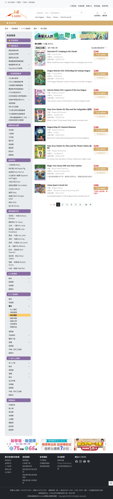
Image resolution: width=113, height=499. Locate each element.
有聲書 (11, 285)
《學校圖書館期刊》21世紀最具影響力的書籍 (18, 118)
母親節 (11, 415)
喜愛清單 (105, 6)
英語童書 (15, 28)
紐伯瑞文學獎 (14, 54)
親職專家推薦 (13, 125)
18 (86, 204)
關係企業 (8, 469)
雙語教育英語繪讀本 (16, 89)
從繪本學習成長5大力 (16, 99)
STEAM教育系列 (15, 92)
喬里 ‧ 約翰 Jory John (17, 235)
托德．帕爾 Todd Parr (17, 268)
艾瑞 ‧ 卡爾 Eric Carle (17, 225)
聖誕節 (11, 430)
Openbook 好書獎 (15, 68)
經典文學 (13, 321)
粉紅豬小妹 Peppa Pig (17, 168)
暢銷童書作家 (13, 211)
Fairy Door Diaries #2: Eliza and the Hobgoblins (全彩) (69, 109)
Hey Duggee (39, 17)
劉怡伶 (11, 151)
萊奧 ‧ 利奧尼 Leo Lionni (18, 242)
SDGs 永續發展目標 (16, 81)
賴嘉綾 (11, 155)
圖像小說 (12, 338)
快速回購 (81, 6)
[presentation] (7, 444)
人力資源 (8, 466)
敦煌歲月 (8, 460)
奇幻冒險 (43, 28)
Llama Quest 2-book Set (57, 185)
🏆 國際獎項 (13, 45)
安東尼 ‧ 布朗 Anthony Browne (17, 217)
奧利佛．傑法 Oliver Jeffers (16, 257)
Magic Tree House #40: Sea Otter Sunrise (64, 165)
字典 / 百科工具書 (15, 349)
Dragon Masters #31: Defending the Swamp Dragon (68, 70)
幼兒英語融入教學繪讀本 (18, 96)
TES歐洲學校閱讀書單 (17, 110)
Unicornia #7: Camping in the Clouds (62, 51)
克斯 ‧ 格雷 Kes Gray (17, 239)
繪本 (10, 278)
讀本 (35, 28)
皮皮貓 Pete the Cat (16, 172)
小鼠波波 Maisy (14, 165)
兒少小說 (12, 363)
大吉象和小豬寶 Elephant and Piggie (18, 176)
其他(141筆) (40, 48)
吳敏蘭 (11, 144)
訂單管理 (73, 6)
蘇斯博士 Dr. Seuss (16, 222)
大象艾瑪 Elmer (14, 181)
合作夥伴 (8, 472)
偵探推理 (13, 312)
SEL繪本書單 (13, 78)
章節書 (11, 331)
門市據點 (43, 460)
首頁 (6, 28)
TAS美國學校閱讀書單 (17, 114)
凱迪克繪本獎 (14, 50)
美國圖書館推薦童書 (16, 61)
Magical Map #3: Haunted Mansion (61, 127)
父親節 (11, 419)
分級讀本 (12, 335)
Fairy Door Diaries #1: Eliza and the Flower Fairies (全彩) (69, 146)
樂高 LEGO (12, 202)
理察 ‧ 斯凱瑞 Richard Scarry (17, 263)
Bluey (49, 17)
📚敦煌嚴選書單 (14, 73)
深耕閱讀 (12, 103)
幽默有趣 (13, 318)
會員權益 (97, 6)
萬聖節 (11, 422)
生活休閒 (12, 380)
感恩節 (11, 426)
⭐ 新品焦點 (13, 40)
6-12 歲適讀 (26, 28)
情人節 (11, 408)
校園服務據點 (44, 463)
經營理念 (8, 463)
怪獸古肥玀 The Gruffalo (18, 185)
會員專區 (97, 15)
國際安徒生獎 (14, 57)
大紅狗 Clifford (14, 189)
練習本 (11, 289)
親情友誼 (13, 327)
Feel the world (66, 17)
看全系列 (102, 58)
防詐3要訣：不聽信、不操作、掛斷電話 (21, 2)
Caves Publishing (64, 463)
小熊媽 (11, 133)
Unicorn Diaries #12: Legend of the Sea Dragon (66, 90)
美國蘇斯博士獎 (14, 64)
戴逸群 (11, 148)
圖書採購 (60, 460)
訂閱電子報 (26, 463)
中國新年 (12, 405)
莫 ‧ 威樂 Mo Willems (17, 246)
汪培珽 (11, 137)
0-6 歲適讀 (12, 273)
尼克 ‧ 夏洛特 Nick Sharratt (16, 250)
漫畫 (10, 342)
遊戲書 (11, 282)
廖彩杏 (11, 140)
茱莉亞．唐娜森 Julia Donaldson (16, 230)
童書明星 (11, 160)
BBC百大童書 (13, 106)
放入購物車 (102, 55)
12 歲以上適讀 (14, 358)
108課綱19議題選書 (16, 85)
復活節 (11, 412)
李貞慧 (11, 130)
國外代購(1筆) (53, 48)
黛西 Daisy (12, 192)
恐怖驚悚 (13, 324)
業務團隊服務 (44, 466)
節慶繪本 (11, 400)
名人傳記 (13, 309)
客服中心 (89, 6)
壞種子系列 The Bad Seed (16, 197)
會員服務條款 (27, 466)
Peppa (55, 17)
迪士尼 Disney (14, 206)
